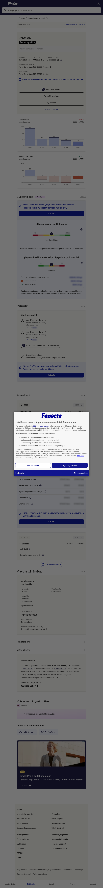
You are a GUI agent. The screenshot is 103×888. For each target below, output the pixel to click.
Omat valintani (33, 465)
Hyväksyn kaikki (70, 465)
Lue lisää (80, 456)
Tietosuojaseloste (81, 473)
